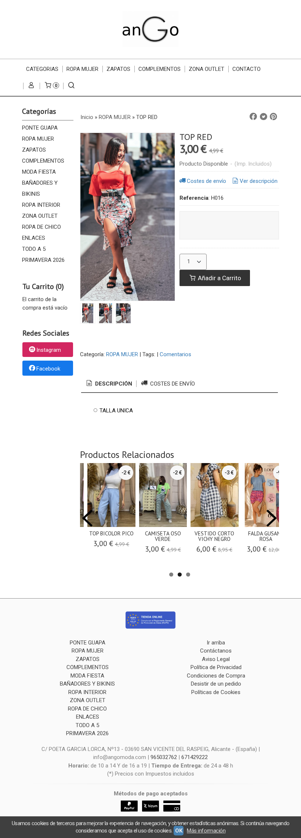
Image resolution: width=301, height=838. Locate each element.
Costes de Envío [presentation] (172, 383)
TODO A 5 (34, 249)
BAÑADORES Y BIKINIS (40, 188)
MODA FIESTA (39, 172)
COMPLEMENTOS (159, 69)
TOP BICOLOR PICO (111, 533)
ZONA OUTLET (206, 69)
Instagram (48, 350)
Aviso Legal (216, 659)
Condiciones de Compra (216, 675)
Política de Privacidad (216, 667)
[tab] (108, 384)
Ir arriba (216, 642)
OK (178, 830)
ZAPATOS (118, 69)
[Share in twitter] (263, 116)
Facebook (48, 368)
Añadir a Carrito (218, 278)
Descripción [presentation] (113, 383)
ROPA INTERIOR (41, 205)
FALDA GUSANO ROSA (266, 536)
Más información (206, 830)
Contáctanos (216, 650)
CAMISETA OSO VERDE (163, 536)
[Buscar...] (71, 85)
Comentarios (175, 354)
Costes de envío (206, 181)
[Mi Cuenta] (31, 85)
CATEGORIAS (42, 69)
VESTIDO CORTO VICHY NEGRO (214, 536)
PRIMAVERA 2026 (43, 260)
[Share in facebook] (253, 116)
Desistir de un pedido (216, 683)
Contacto (246, 69)
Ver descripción (259, 181)
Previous (87, 518)
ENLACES (33, 238)
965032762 (163, 757)
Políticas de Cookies (215, 692)
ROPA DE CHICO (41, 227)
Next (271, 518)
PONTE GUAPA (40, 127)
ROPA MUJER (82, 69)
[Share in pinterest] (273, 116)
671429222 (194, 757)
